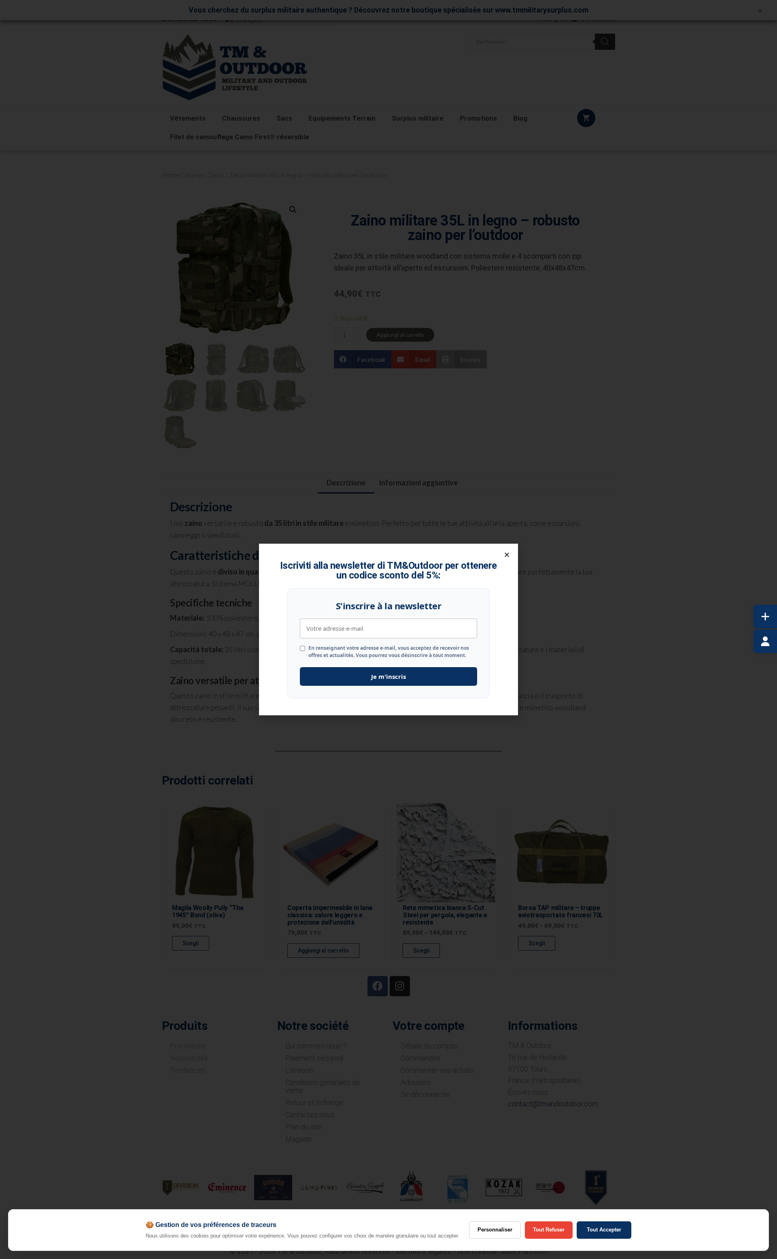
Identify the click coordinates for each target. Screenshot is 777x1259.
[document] (388, 629)
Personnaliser (495, 1230)
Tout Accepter (604, 1230)
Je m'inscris (388, 676)
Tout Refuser (549, 1230)
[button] (507, 555)
